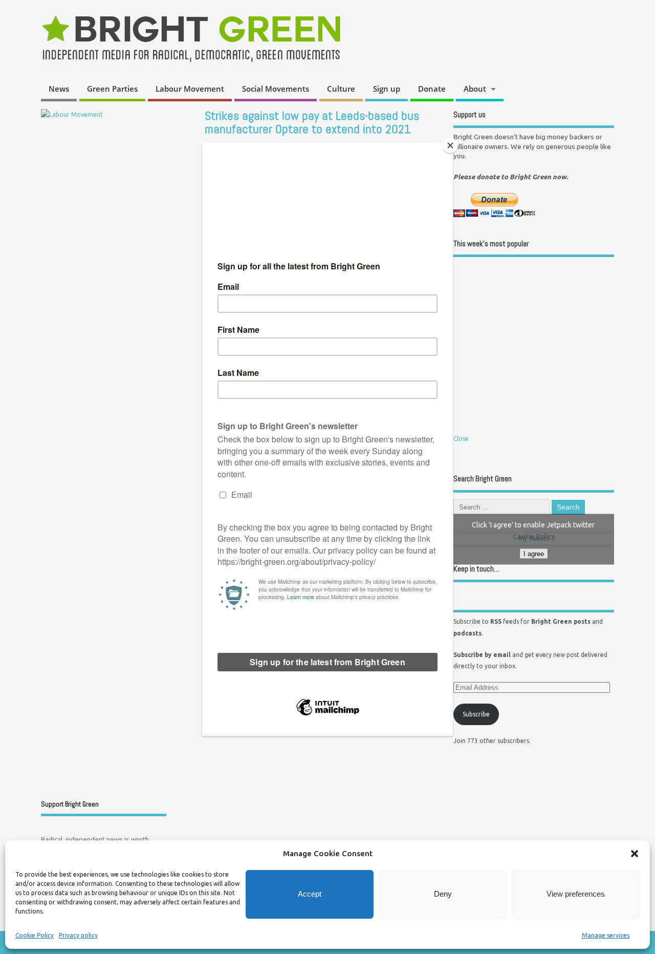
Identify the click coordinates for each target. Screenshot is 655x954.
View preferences (576, 893)
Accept (309, 893)
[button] (634, 854)
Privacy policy (78, 935)
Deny (443, 893)
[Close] (450, 145)
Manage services (605, 935)
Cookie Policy (34, 935)
